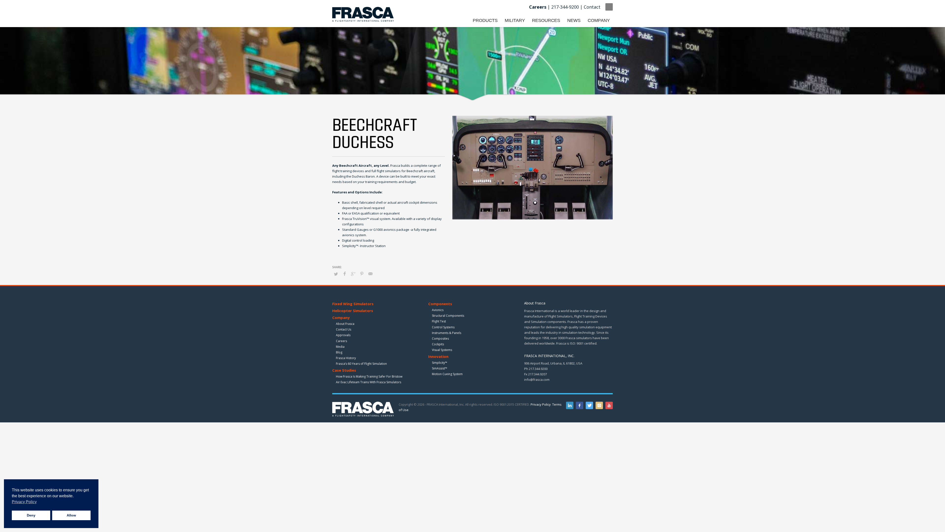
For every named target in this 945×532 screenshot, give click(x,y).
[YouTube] (609, 405)
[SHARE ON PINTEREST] (361, 273)
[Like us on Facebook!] (579, 405)
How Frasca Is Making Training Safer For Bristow (369, 376)
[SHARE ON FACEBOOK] (344, 273)
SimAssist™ (439, 368)
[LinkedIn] (569, 405)
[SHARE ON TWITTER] (336, 274)
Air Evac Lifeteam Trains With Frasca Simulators (368, 382)
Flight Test (439, 321)
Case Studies (344, 370)
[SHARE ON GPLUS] (353, 273)
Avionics (437, 310)
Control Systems (443, 327)
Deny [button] (31, 515)
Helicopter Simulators (352, 310)
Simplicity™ (439, 363)
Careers (341, 341)
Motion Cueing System (447, 374)
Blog (339, 352)
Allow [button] (71, 515)
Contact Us (343, 329)
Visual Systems (442, 350)
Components (440, 303)
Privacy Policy (541, 404)
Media (340, 347)
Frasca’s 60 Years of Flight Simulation (361, 364)
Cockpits (438, 344)
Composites (440, 338)
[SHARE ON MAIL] (370, 273)
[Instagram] (599, 405)
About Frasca (345, 324)
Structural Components (448, 316)
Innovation (438, 356)
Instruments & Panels (446, 333)
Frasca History (346, 358)
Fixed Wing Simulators (353, 303)
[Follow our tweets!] (589, 405)
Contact (592, 7)
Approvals (343, 335)
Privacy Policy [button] (24, 502)
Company (341, 317)
